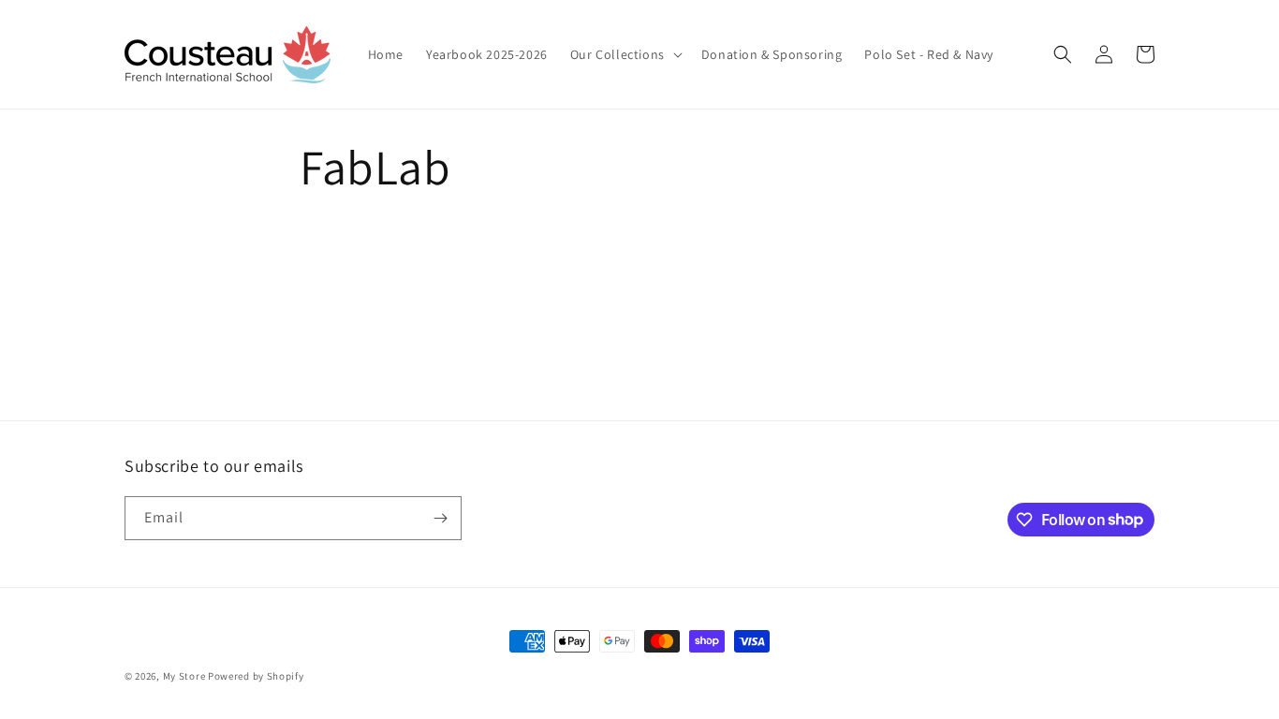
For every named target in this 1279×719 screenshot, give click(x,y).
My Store (184, 675)
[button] (624, 54)
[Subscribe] (440, 518)
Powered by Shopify (256, 675)
